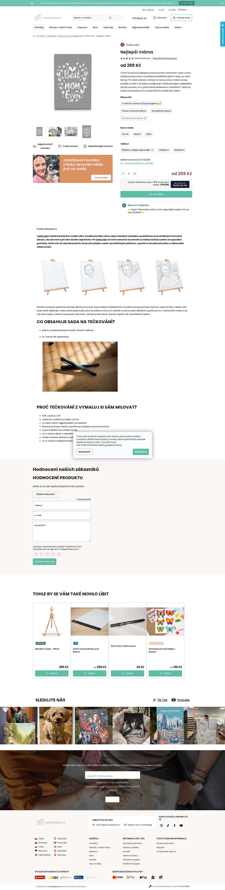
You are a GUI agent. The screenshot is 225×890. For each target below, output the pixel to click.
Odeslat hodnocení (44, 561)
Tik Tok (162, 700)
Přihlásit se (139, 18)
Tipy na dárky (95, 863)
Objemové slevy (130, 855)
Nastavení (84, 451)
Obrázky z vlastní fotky (99, 847)
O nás (161, 9)
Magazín (160, 847)
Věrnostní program (131, 859)
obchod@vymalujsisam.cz (108, 824)
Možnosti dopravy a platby (139, 163)
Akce (91, 855)
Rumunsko (62, 842)
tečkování (101, 239)
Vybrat (53, 673)
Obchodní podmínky (132, 843)
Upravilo (181, 886)
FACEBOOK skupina (131, 863)
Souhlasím (141, 451)
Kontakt (172, 9)
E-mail (37, 515)
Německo (42, 851)
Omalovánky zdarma (166, 851)
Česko (41, 838)
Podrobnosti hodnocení (165, 58)
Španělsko (62, 851)
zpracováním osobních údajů (100, 786)
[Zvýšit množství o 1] (135, 174)
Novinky (92, 859)
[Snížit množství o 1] (123, 174)
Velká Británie (44, 855)
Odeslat (112, 799)
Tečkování (43, 236)
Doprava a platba (131, 847)
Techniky (93, 843)
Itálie (60, 846)
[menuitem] (39, 27)
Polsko (41, 846)
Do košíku (158, 194)
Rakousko (62, 855)
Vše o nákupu (148, 9)
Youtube (183, 700)
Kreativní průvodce (165, 843)
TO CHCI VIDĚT (186, 3)
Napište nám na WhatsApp (140, 824)
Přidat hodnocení (45, 494)
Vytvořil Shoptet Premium (162, 886)
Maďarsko (62, 838)
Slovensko (43, 842)
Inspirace (93, 851)
